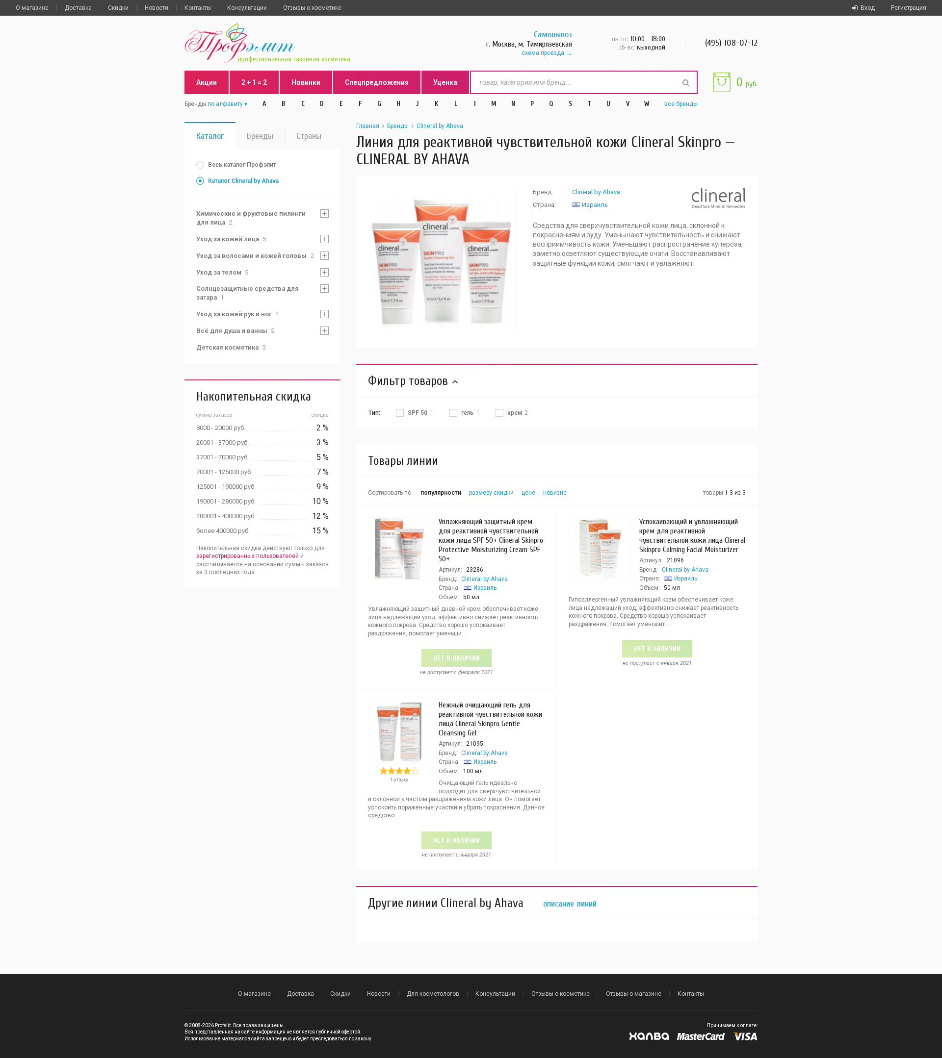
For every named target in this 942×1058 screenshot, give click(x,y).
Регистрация (908, 7)
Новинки (305, 82)
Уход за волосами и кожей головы (255, 255)
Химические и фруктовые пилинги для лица (251, 218)
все (681, 104)
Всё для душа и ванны (235, 330)
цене (528, 492)
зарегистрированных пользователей (247, 556)
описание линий (570, 904)
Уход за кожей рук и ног (237, 314)
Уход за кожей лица (231, 239)
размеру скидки (491, 492)
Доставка (78, 7)
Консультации (247, 7)
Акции (206, 82)
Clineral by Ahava (440, 126)
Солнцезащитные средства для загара (247, 293)
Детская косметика (230, 347)
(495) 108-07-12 (731, 43)
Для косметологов (433, 993)
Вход (868, 7)
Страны (308, 136)
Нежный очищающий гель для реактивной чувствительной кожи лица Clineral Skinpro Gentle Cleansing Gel (490, 719)
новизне (555, 492)
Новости (156, 7)
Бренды (260, 136)
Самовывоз (553, 34)
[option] (442, 262)
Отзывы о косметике (312, 7)
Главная (367, 126)
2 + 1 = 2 (254, 82)
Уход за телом (222, 272)
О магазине (32, 7)
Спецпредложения (377, 82)
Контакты (197, 7)
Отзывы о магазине (633, 993)
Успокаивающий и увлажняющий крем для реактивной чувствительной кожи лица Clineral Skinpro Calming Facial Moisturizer (692, 535)
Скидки (118, 7)
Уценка (445, 82)
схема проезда (543, 53)
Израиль (595, 204)
